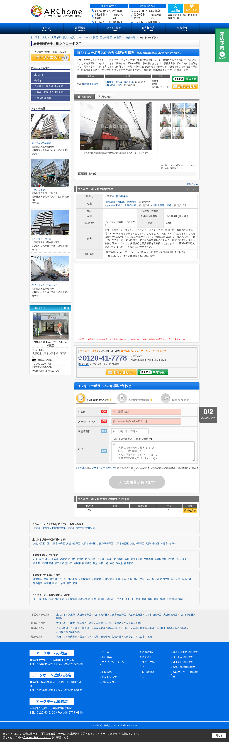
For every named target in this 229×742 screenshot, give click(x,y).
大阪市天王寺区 (41, 543)
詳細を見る (190, 510)
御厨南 (77, 563)
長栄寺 (95, 84)
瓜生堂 (119, 563)
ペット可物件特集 (183, 657)
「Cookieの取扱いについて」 (37, 737)
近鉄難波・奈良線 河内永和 (48, 86)
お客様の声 (148, 652)
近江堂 (63, 559)
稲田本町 (59, 563)
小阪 (93, 559)
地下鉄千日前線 (164, 628)
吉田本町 (103, 563)
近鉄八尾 (116, 636)
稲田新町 (128, 563)
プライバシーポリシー (103, 467)
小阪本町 (148, 559)
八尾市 (164, 543)
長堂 (95, 563)
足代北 (71, 559)
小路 (93, 599)
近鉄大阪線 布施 (42, 98)
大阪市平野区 (137, 543)
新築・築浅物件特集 (184, 667)
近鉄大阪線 (110, 85)
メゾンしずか (38, 189)
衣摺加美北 (108, 579)
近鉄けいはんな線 (128, 628)
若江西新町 (47, 563)
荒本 (142, 579)
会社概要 (107, 657)
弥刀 (135, 579)
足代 (87, 559)
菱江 (47, 559)
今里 (127, 599)
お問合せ (147, 657)
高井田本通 (136, 559)
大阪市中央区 (152, 543)
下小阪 (100, 559)
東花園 (47, 583)
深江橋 (109, 599)
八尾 (96, 636)
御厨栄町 (86, 563)
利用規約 (82, 467)
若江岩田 (186, 579)
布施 (120, 85)
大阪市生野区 (73, 543)
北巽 (162, 599)
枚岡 (63, 583)
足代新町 (118, 559)
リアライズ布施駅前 (41, 143)
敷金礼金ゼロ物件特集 (185, 652)
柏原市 (172, 543)
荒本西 (68, 563)
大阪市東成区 (58, 543)
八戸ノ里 (175, 579)
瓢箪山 (55, 583)
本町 (140, 623)
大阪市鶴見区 (122, 543)
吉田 (35, 559)
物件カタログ (109, 682)
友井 (41, 559)
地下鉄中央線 (147, 628)
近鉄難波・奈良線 (113, 82)
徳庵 (46, 579)
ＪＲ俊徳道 (84, 579)
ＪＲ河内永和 (129, 205)
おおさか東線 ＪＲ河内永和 (48, 92)
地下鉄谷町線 (73, 631)
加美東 (80, 623)
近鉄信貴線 (181, 628)
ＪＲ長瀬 (96, 579)
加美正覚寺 (129, 623)
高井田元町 (160, 559)
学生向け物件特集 (183, 662)
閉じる (219, 735)
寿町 (112, 563)
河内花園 (37, 583)
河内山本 (140, 636)
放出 (156, 599)
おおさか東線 (113, 205)
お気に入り (191, 10)
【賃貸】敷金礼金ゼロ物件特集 (49, 528)
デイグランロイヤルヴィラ (45, 285)
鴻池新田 (37, 579)
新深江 (101, 599)
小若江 (54, 559)
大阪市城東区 (89, 543)
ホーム (105, 652)
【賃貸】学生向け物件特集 (81, 528)
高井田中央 (56, 579)
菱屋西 (80, 559)
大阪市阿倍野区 (105, 543)
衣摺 (127, 559)
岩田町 (109, 559)
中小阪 (171, 559)
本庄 (178, 559)
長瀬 (129, 579)
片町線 (59, 631)
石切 (75, 583)
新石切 (155, 579)
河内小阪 (164, 579)
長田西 (36, 563)
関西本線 (112, 628)
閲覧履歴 (175, 10)
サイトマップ (109, 677)
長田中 (185, 559)
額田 (69, 583)
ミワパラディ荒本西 (41, 239)
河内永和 (128, 82)
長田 (117, 579)
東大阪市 (87, 84)
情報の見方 (192, 184)
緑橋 (174, 599)
